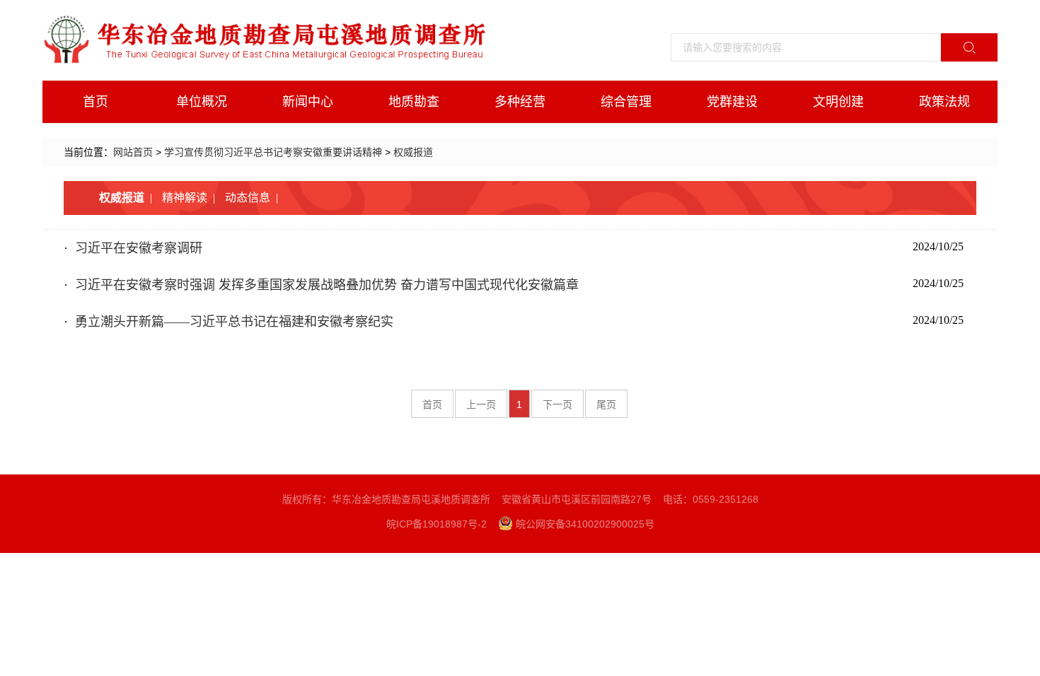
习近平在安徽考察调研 (138, 248)
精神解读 (184, 198)
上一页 (481, 404)
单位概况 (201, 102)
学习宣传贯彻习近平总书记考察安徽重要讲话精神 (273, 152)
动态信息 (247, 198)
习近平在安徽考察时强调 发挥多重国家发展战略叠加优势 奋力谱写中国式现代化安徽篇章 (327, 285)
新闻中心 (307, 102)
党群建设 (732, 102)
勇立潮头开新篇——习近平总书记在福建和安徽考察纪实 (234, 322)
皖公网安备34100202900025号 (585, 524)
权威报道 (413, 152)
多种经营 (520, 102)
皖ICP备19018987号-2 (436, 524)
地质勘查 (413, 102)
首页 (95, 102)
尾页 (606, 404)
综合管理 (626, 102)
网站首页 (133, 152)
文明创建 (838, 102)
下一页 (557, 404)
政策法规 (944, 102)
